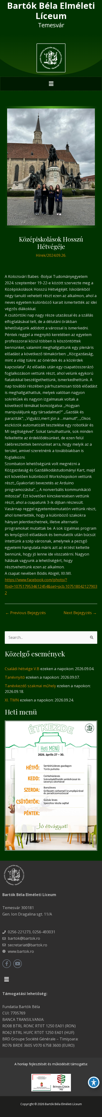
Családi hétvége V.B (22, 668)
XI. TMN (12, 700)
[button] (51, 83)
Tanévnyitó (15, 677)
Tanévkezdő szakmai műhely (30, 685)
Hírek (41, 255)
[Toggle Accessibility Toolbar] (93, 1082)
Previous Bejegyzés (25, 613)
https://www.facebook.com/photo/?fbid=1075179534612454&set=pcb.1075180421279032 (51, 586)
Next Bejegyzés (80, 613)
